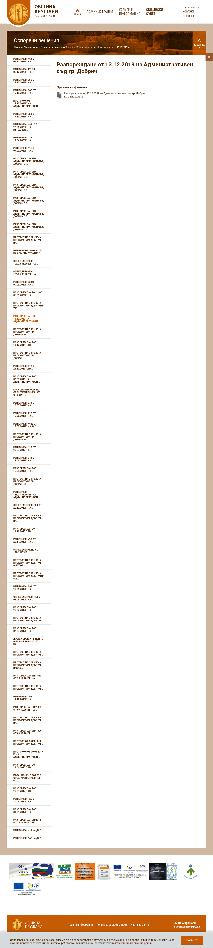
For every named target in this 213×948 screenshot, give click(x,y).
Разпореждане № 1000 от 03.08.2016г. (27, 732)
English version (191, 7)
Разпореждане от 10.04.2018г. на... (25, 469)
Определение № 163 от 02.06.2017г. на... (27, 598)
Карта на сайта (140, 924)
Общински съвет (32, 47)
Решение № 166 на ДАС (27, 838)
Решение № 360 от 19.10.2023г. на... (24, 91)
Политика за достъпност (112, 924)
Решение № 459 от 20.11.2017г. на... (24, 540)
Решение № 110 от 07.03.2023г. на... (24, 149)
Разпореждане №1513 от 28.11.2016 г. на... (27, 821)
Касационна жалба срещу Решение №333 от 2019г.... (26, 392)
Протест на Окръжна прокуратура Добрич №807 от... (27, 563)
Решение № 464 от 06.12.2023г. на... (24, 60)
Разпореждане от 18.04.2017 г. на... (25, 766)
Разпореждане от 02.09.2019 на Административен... (26, 379)
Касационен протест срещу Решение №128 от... (27, 778)
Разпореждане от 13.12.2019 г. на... (25, 343)
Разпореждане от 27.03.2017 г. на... (25, 789)
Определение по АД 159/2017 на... (25, 551)
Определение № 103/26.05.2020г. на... (25, 262)
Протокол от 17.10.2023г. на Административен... (26, 103)
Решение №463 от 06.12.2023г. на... (24, 70)
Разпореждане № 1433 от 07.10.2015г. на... (27, 708)
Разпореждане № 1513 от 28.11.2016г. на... (27, 677)
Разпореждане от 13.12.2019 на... (114, 47)
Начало (77, 14)
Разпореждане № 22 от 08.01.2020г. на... (28, 293)
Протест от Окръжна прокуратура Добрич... (28, 742)
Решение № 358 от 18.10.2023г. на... (24, 81)
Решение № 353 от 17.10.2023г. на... (24, 115)
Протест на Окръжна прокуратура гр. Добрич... (27, 356)
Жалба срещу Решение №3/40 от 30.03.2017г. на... (28, 642)
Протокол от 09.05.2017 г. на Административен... (28, 754)
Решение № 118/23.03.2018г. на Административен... (26, 495)
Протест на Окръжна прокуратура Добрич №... (27, 240)
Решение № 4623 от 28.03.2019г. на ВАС (25, 425)
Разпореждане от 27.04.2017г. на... (25, 608)
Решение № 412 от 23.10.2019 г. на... (24, 367)
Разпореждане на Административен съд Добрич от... (28, 161)
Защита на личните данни (136, 943)
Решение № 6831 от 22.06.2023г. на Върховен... (25, 127)
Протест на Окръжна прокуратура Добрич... (28, 619)
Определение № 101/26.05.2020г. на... (25, 273)
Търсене (189, 16)
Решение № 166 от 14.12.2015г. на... (24, 698)
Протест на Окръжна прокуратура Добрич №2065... (27, 665)
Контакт (188, 11)
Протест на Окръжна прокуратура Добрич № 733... (28, 306)
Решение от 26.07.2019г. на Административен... (28, 252)
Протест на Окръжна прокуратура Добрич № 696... (28, 576)
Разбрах (192, 940)
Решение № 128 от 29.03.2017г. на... (24, 800)
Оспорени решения (87, 47)
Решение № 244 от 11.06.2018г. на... (24, 459)
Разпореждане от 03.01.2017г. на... (25, 810)
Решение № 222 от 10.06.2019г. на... (24, 414)
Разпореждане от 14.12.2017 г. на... (25, 530)
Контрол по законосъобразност (58, 47)
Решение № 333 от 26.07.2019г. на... (24, 404)
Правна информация (80, 924)
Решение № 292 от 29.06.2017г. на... (24, 587)
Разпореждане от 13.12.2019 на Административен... (26, 319)
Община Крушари (46, 11)
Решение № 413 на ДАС (27, 830)
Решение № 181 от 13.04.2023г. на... (24, 139)
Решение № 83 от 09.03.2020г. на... (23, 283)
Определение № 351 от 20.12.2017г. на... (27, 506)
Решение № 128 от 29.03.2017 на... (24, 448)
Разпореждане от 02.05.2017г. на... (25, 629)
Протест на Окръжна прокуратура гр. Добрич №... (27, 332)
